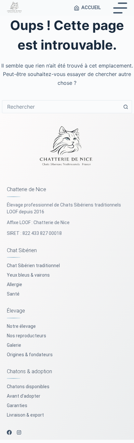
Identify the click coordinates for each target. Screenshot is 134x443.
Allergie (14, 284)
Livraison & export (25, 415)
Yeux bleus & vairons (28, 275)
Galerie (14, 345)
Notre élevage (21, 326)
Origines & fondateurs (30, 354)
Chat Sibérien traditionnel (33, 265)
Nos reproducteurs (26, 335)
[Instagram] (19, 432)
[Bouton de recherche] (125, 106)
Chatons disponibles (28, 386)
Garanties (17, 405)
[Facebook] (9, 432)
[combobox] (60, 106)
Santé (13, 294)
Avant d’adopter (23, 396)
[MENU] (120, 8)
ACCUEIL (91, 7)
